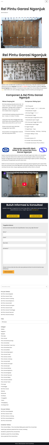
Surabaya (3, 395)
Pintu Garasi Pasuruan (6, 375)
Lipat (3, 90)
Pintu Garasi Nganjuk (6, 373)
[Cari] (46, 286)
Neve (16, 443)
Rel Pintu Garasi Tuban (6, 296)
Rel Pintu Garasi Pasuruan (7, 312)
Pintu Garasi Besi (5, 343)
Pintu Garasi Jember (6, 356)
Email (4, 237)
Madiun (3, 329)
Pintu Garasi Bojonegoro (7, 352)
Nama (5, 232)
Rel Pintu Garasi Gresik (6, 307)
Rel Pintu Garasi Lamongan (7, 305)
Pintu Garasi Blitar (5, 350)
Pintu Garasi (4, 338)
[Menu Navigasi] (46, 1)
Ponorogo (3, 384)
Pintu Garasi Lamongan (7, 363)
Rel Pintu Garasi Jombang (7, 298)
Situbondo (3, 393)
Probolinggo (4, 386)
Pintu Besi (3, 336)
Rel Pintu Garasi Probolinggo (8, 310)
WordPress (31, 443)
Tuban (2, 400)
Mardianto (5, 12)
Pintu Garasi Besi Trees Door (8, 345)
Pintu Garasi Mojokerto (6, 370)
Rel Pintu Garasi (5, 389)
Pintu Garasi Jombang (6, 359)
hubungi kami (35, 210)
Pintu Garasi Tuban (5, 382)
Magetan (3, 331)
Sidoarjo (3, 391)
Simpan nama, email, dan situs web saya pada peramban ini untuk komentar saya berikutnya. (23, 268)
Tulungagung (4, 402)
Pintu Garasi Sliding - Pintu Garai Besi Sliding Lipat (13, 427)
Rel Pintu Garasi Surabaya (7, 314)
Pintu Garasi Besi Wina (6, 347)
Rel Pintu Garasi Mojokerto (7, 301)
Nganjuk (3, 334)
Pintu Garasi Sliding (5, 377)
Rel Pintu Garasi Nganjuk (7, 294)
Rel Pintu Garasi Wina (14, 431)
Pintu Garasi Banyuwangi (7, 340)
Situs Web (5, 243)
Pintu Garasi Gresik (5, 354)
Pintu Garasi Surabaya (6, 379)
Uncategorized (4, 405)
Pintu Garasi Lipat (5, 366)
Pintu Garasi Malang (6, 368)
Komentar (6, 248)
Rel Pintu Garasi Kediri (6, 303)
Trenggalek (4, 398)
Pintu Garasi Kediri (5, 361)
